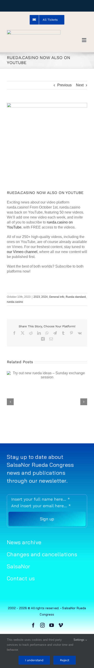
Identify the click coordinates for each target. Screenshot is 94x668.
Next (80, 85)
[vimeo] (60, 625)
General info (56, 296)
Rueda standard (76, 296)
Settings (79, 639)
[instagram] (42, 625)
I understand (34, 660)
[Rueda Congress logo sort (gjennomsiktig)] (33, 32)
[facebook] (33, 625)
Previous (64, 85)
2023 (37, 296)
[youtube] (51, 625)
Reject (64, 660)
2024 (44, 296)
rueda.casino (15, 301)
